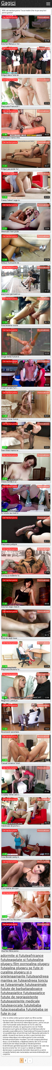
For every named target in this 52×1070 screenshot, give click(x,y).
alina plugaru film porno (22, 962)
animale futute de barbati (24, 987)
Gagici (8, 3)
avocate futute (21, 1005)
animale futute (23, 985)
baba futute (26, 1009)
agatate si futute (23, 960)
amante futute (25, 976)
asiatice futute (21, 993)
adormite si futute (15, 956)
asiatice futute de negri (23, 995)
